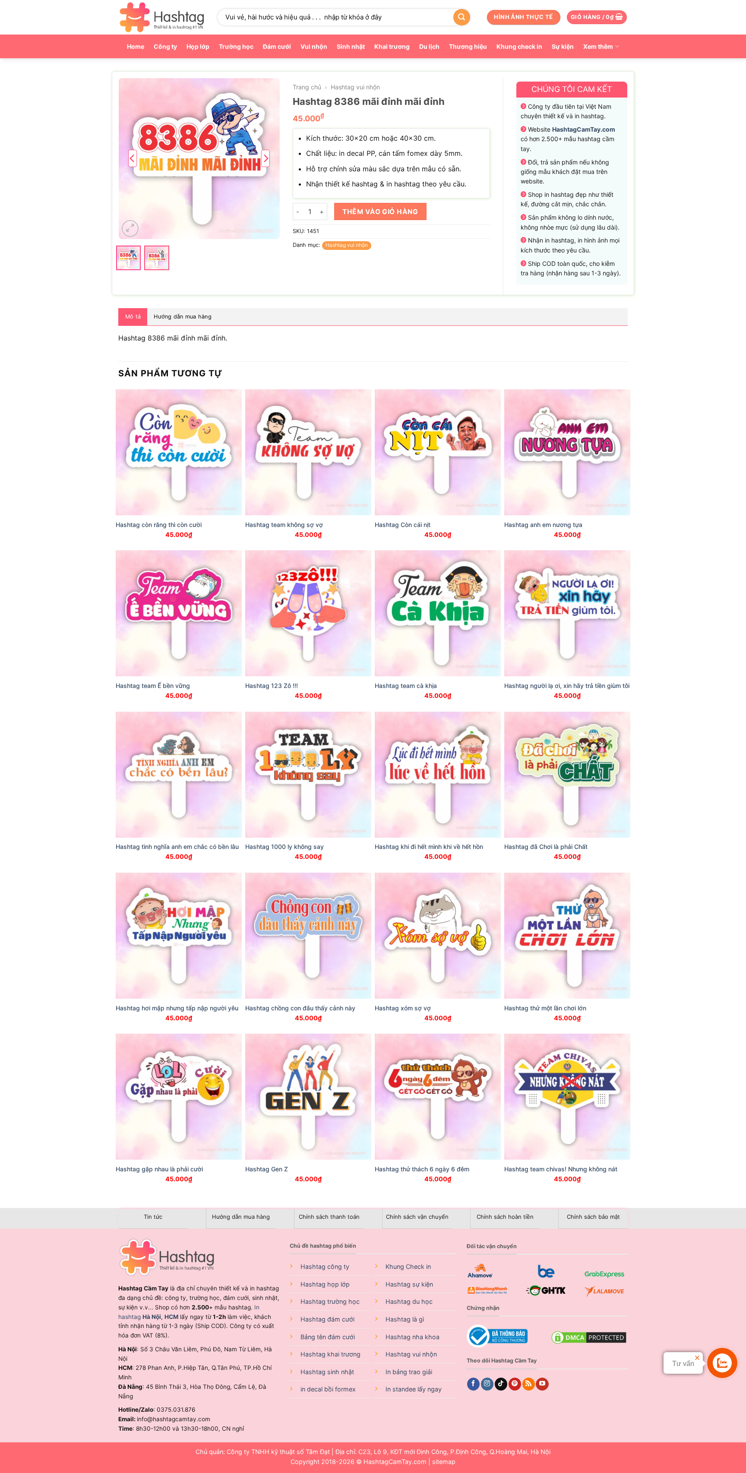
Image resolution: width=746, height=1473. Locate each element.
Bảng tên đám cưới (327, 1337)
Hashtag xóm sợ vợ (403, 1008)
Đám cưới (277, 46)
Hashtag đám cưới (327, 1319)
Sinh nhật (351, 46)
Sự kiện (563, 46)
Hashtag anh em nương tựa (543, 524)
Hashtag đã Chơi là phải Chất (546, 846)
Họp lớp (197, 46)
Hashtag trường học (330, 1301)
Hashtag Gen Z (266, 1169)
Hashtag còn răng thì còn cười (159, 524)
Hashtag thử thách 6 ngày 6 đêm (422, 1169)
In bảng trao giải (409, 1371)
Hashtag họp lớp (325, 1284)
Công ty (165, 46)
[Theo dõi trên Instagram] (487, 1384)
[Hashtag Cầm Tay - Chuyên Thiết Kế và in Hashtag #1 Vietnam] (161, 17)
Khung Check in (408, 1266)
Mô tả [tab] (133, 316)
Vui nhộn (313, 46)
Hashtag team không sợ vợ (284, 524)
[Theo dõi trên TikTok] (501, 1384)
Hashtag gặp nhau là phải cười (159, 1169)
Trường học (236, 46)
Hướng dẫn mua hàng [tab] (183, 316)
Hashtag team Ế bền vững (153, 685)
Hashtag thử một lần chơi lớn (545, 1008)
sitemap (443, 1461)
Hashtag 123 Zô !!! (271, 685)
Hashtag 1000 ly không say (284, 846)
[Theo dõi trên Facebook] (473, 1384)
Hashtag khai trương (330, 1354)
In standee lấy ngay (414, 1389)
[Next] (265, 158)
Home (135, 46)
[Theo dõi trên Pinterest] (515, 1384)
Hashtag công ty (324, 1266)
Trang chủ (307, 87)
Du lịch (429, 46)
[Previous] (133, 158)
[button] (597, 17)
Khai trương (392, 46)
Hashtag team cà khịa (406, 685)
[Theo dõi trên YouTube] (542, 1384)
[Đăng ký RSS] (528, 1384)
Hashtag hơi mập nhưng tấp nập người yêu (177, 1008)
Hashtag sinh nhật (327, 1371)
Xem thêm (598, 46)
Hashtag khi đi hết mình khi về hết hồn (429, 846)
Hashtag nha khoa (412, 1337)
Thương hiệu (468, 46)
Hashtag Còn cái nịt (402, 524)
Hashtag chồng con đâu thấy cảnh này (300, 1008)
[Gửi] (461, 17)
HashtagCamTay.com (395, 1461)
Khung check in (519, 46)
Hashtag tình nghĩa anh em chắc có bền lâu (177, 846)
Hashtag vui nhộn (355, 87)
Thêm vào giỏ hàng (380, 212)
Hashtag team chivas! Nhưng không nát (560, 1169)
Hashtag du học (409, 1301)
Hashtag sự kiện (409, 1284)
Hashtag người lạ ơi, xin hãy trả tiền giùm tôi (566, 685)
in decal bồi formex (328, 1389)
